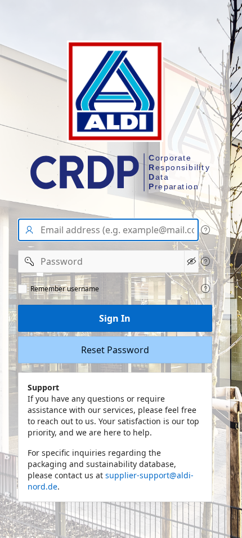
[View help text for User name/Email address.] (205, 230)
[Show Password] (191, 261)
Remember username (64, 289)
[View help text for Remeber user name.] (205, 288)
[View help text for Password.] (205, 261)
